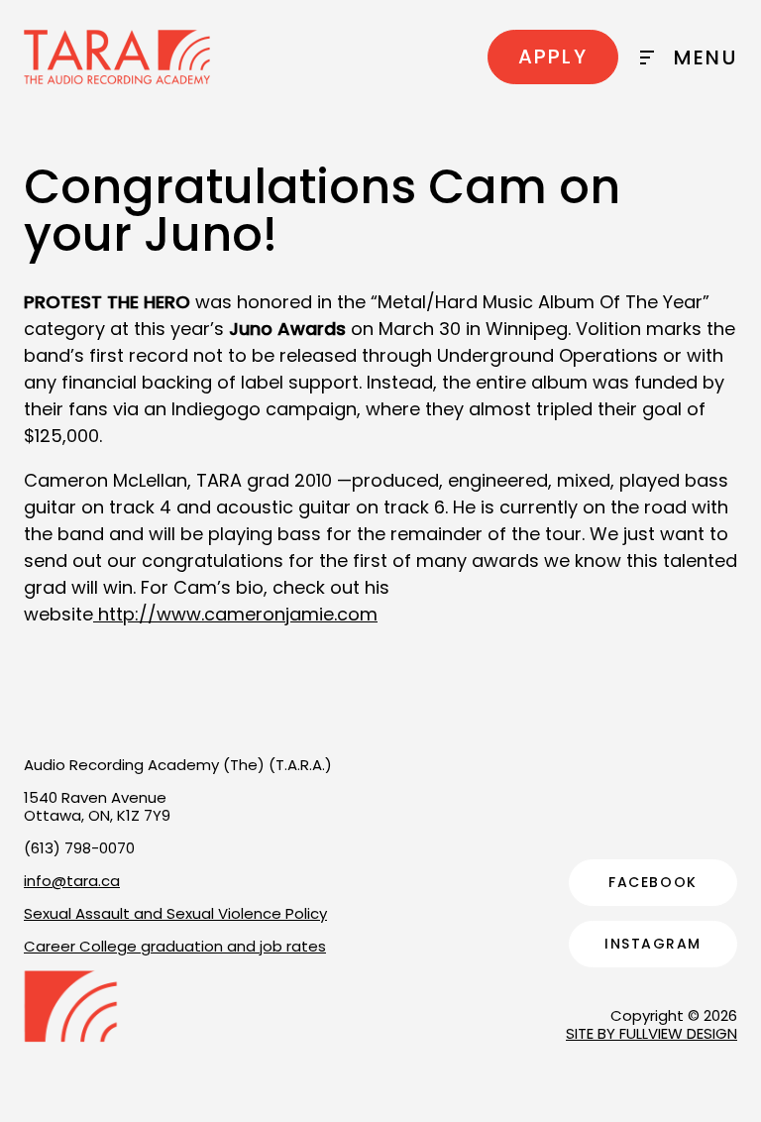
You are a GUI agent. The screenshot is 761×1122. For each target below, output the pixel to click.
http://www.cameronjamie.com (235, 614)
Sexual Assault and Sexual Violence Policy (175, 913)
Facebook (652, 882)
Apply (553, 56)
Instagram (653, 944)
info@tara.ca (72, 880)
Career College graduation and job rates (175, 946)
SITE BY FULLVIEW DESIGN (651, 1033)
